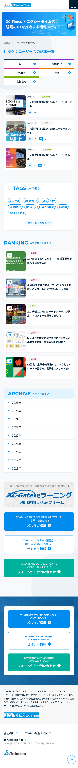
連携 (56, 73)
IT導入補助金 (46, 206)
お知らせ (21, 81)
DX (53, 200)
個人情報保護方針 (13, 739)
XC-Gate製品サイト (36, 733)
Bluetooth (31, 200)
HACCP (30, 206)
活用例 (21, 73)
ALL (21, 64)
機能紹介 (57, 64)
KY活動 (63, 206)
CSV (44, 200)
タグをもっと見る (37, 222)
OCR (12, 213)
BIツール (14, 200)
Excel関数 (15, 206)
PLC (22, 213)
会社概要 (9, 733)
